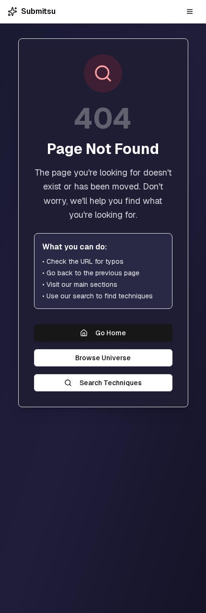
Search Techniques (111, 382)
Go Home (110, 333)
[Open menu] (189, 11)
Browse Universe (103, 358)
